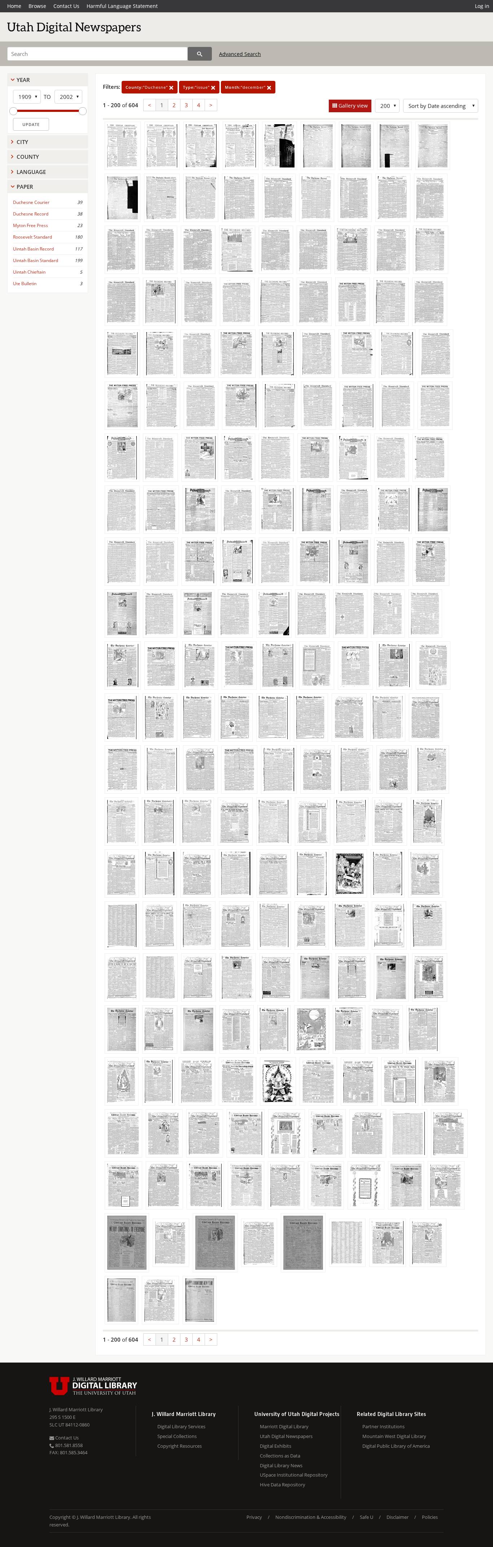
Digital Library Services (181, 1426)
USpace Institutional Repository (294, 1475)
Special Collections (177, 1436)
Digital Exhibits (275, 1446)
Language (31, 171)
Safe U (366, 1517)
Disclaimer (398, 1517)
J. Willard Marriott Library (76, 1409)
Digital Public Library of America (396, 1446)
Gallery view (352, 105)
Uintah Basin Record (33, 249)
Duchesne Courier (31, 202)
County (28, 156)
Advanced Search (240, 54)
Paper (25, 186)
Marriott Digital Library (284, 1426)
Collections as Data (280, 1455)
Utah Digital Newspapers (286, 1436)
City (22, 141)
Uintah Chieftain (29, 272)
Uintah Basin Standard (35, 260)
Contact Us (66, 6)
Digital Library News (281, 1465)
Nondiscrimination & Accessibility (310, 1517)
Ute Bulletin (24, 283)
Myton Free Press (30, 225)
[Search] (200, 54)
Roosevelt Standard (32, 237)
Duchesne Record (30, 214)
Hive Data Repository (282, 1484)
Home (14, 6)
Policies (430, 1517)
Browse (37, 6)
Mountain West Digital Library (394, 1436)
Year (23, 79)
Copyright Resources (179, 1446)
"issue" (197, 87)
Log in (482, 6)
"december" (246, 87)
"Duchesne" (147, 87)
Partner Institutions (383, 1426)
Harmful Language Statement (122, 6)
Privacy (254, 1517)
